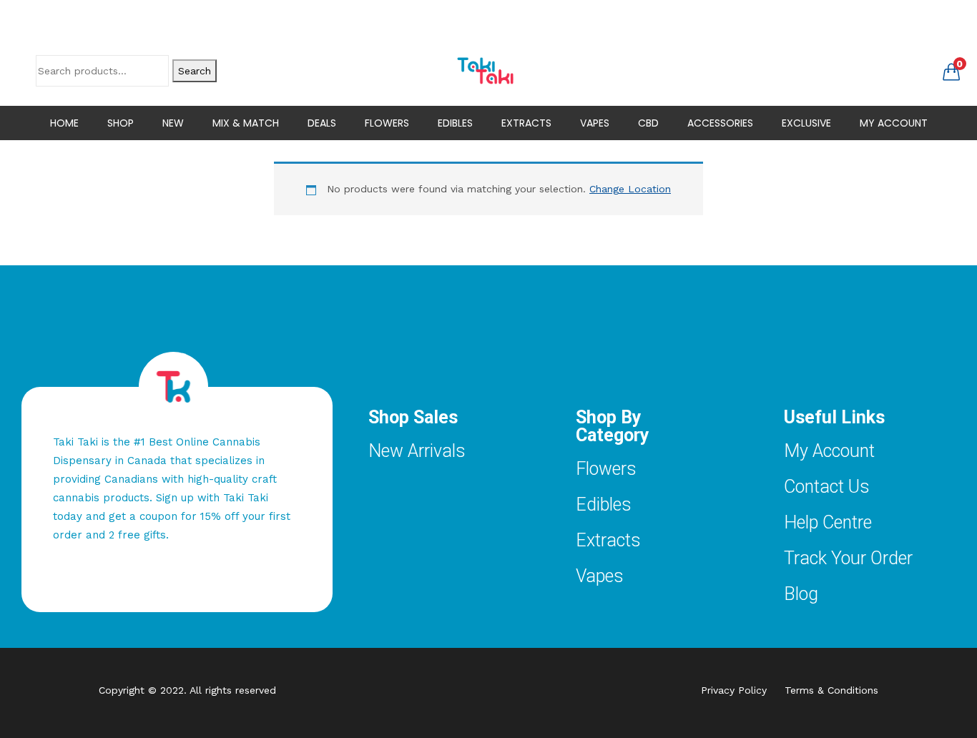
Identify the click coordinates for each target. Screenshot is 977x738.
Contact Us (827, 486)
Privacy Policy (743, 690)
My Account (829, 451)
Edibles (604, 504)
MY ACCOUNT (894, 123)
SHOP (120, 123)
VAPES (594, 123)
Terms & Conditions (831, 690)
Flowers (606, 468)
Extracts (608, 540)
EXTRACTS (526, 123)
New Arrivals (417, 451)
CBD (648, 123)
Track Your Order (848, 558)
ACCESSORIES (720, 123)
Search (194, 71)
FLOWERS (387, 123)
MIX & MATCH (245, 123)
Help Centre (828, 522)
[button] (951, 71)
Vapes (600, 576)
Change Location (630, 189)
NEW (173, 123)
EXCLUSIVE (806, 123)
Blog (801, 594)
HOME (64, 123)
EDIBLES (455, 123)
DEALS (322, 123)
